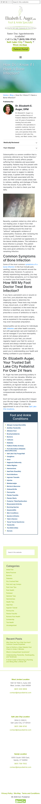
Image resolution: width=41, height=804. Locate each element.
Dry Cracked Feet (12, 581)
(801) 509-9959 (20, 689)
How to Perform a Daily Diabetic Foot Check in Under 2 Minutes (19, 648)
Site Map (17, 793)
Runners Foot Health (13, 616)
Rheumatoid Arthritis (14, 504)
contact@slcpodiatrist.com (20, 693)
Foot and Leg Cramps (13, 584)
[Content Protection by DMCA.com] (20, 801)
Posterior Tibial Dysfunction (17, 501)
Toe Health (10, 622)
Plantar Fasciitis (12, 495)
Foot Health (10, 590)
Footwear (9, 593)
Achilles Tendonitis (14, 428)
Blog (11, 95)
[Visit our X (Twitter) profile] (4, 2)
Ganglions (10, 456)
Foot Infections (12, 474)
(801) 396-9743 (20, 726)
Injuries (9, 480)
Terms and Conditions (31, 793)
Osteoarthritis (12, 489)
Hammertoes (11, 468)
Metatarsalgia (12, 483)
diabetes (10, 328)
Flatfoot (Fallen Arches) (15, 446)
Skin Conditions (12, 513)
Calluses (10, 440)
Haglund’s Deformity (14, 462)
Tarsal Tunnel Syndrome (15, 522)
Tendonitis (11, 525)
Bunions (10, 437)
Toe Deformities (12, 528)
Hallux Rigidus (12, 465)
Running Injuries (13, 507)
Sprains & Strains (13, 516)
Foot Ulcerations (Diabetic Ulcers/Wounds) (15, 449)
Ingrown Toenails (13, 477)
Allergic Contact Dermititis (16, 425)
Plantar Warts (12, 498)
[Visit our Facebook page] (2, 2)
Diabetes (10, 443)
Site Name (20, 15)
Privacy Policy (7, 793)
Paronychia (11, 492)
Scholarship (10, 619)
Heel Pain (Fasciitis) (14, 471)
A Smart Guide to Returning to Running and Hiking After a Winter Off (19, 661)
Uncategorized (11, 625)
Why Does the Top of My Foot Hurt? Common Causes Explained (18, 643)
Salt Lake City (15, 42)
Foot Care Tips (11, 587)
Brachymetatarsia (13, 434)
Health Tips (10, 602)
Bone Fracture (11, 572)
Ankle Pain (9, 569)
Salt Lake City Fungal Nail (16, 453)
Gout (8, 459)
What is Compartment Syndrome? (17, 652)
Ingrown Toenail (11, 608)
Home (5, 95)
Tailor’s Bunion (12, 519)
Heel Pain (9, 605)
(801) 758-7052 (20, 764)
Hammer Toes (11, 596)
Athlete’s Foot (12, 431)
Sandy (28, 42)
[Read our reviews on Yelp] (7, 2)
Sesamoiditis (11, 510)
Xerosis (9, 531)
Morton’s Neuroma (13, 486)
